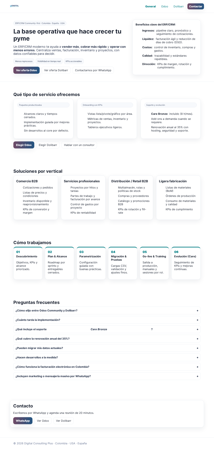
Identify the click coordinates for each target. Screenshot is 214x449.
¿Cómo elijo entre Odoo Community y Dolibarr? (46, 310)
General (150, 6)
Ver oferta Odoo (26, 70)
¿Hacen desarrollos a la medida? (37, 357)
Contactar (195, 6)
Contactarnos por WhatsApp (93, 70)
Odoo (164, 6)
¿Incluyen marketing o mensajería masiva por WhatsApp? (53, 376)
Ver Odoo (43, 420)
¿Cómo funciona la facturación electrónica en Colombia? (52, 366)
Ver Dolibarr (63, 420)
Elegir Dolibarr (48, 145)
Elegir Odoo (24, 145)
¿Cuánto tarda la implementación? (38, 320)
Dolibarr (179, 6)
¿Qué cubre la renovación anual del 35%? (43, 338)
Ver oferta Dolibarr (56, 70)
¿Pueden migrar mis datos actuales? (39, 348)
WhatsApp (23, 420)
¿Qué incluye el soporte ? (84, 329)
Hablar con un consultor (79, 145)
